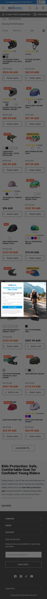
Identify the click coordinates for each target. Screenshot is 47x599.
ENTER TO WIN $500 (12, 307)
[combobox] (12, 304)
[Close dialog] (45, 284)
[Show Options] (21, 304)
